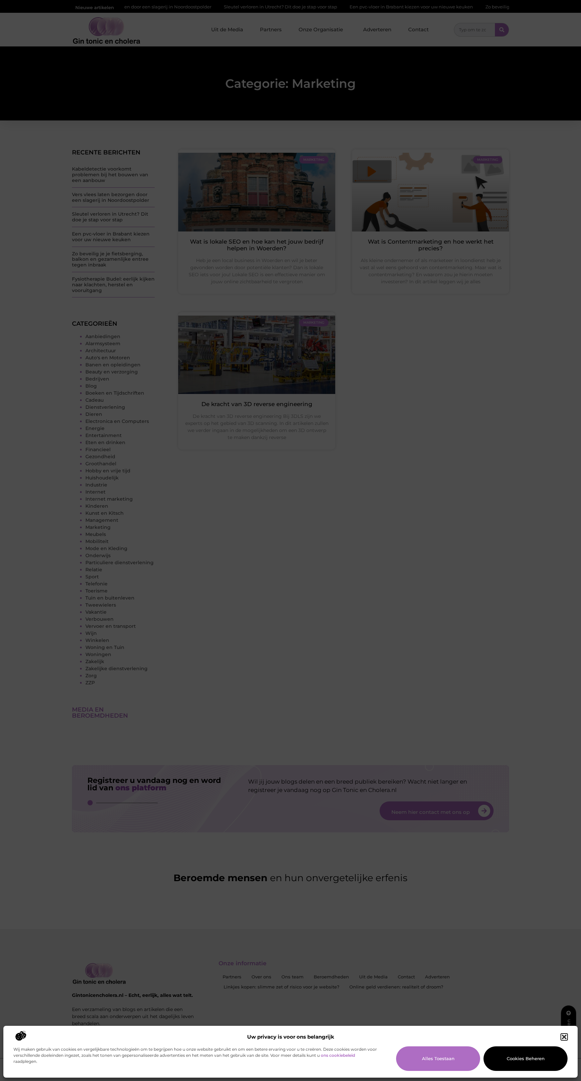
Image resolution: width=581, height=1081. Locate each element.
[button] (564, 1037)
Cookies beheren (526, 1058)
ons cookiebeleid (338, 1055)
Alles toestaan (438, 1058)
